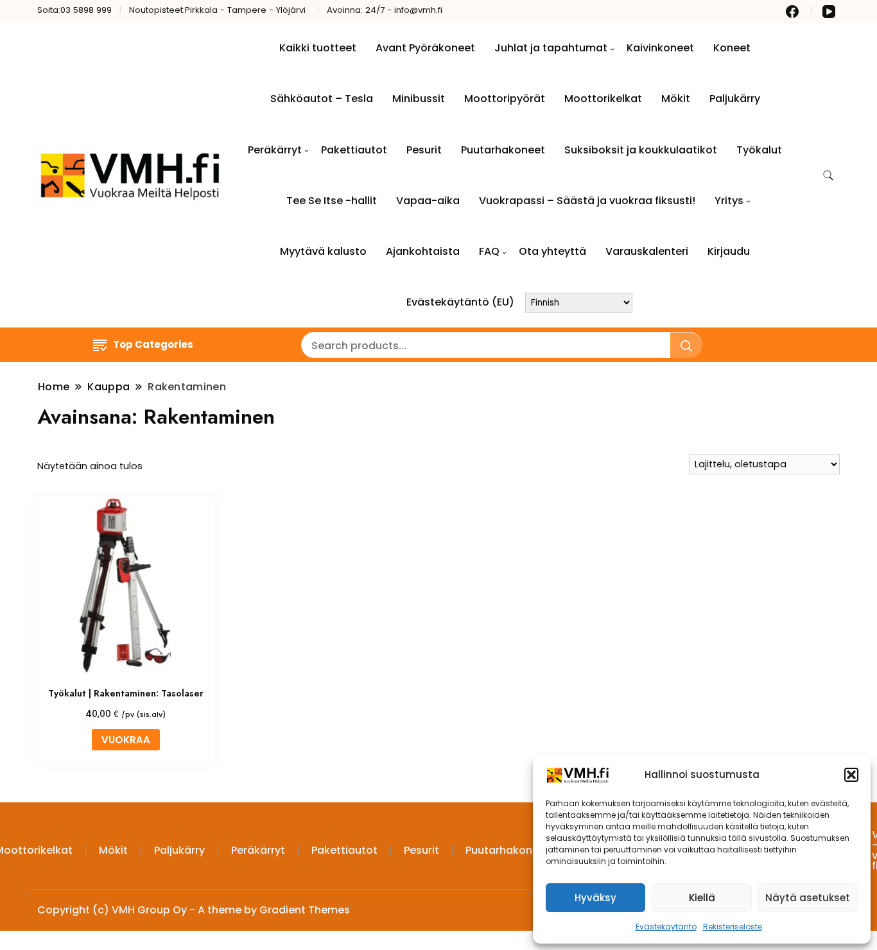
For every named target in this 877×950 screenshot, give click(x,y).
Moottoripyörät (504, 98)
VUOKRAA (125, 740)
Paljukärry (734, 98)
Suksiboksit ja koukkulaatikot (640, 149)
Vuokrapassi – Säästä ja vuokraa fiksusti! (587, 200)
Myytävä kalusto (323, 251)
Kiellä (702, 897)
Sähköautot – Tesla (321, 98)
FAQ (489, 251)
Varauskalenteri (646, 251)
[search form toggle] (828, 175)
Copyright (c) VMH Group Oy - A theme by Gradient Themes (193, 909)
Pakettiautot (354, 149)
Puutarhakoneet (503, 149)
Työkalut (759, 149)
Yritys (729, 200)
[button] (851, 774)
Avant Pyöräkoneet (425, 47)
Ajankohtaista (423, 251)
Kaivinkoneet (660, 47)
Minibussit (418, 98)
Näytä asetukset (807, 897)
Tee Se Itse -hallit (331, 200)
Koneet (732, 47)
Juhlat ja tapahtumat (550, 47)
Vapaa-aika (428, 200)
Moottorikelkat (603, 98)
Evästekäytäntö (666, 926)
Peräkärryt (275, 149)
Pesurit (424, 149)
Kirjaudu (729, 251)
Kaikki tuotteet (317, 47)
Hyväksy (595, 897)
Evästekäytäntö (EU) (460, 302)
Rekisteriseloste (732, 926)
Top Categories (153, 344)
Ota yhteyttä (552, 251)
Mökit (675, 98)
